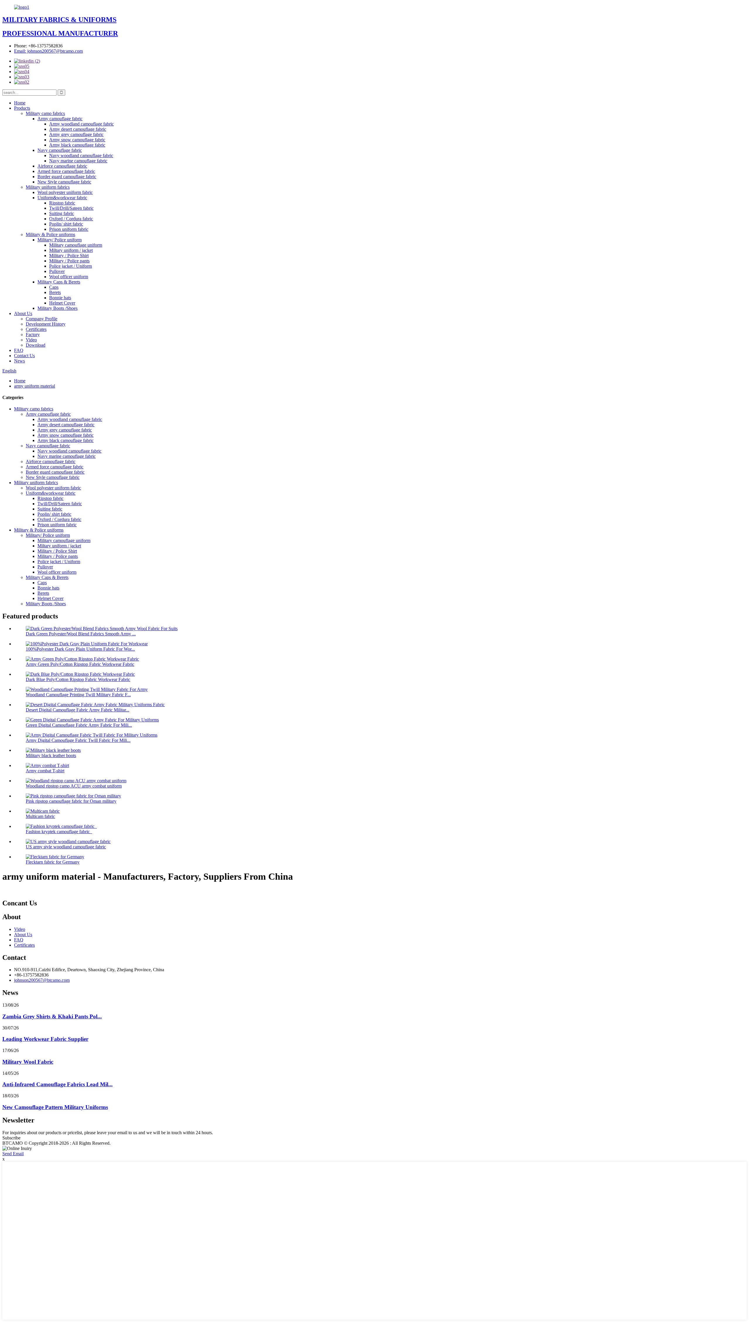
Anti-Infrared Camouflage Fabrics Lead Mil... (57, 1084)
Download (35, 345)
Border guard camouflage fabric (66, 176)
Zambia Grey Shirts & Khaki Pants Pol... (52, 1016)
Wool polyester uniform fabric (65, 192)
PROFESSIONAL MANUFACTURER (60, 33)
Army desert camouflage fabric (77, 129)
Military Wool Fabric (27, 1062)
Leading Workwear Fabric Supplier (45, 1039)
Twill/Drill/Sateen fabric (71, 208)
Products (22, 108)
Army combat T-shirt (45, 770)
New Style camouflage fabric (64, 181)
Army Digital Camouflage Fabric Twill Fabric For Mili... (78, 740)
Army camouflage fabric (60, 118)
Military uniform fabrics (48, 187)
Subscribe (11, 1137)
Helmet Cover (62, 302)
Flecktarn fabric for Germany (53, 861)
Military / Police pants (69, 260)
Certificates (36, 329)
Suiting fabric (61, 213)
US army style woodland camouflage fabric (66, 846)
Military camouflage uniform (75, 245)
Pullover (57, 271)
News (19, 360)
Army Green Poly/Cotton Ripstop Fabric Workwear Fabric (80, 664)
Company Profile (41, 318)
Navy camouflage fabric (59, 150)
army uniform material (34, 386)
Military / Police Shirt (69, 255)
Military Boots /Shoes (57, 308)
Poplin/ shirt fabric (66, 223)
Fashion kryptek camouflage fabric (59, 831)
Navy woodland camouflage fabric (81, 155)
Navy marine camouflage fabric (78, 160)
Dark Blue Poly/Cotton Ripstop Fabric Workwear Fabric (78, 679)
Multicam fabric (40, 816)
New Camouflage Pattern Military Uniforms (55, 1107)
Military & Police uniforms (50, 234)
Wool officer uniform (68, 276)
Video (31, 339)
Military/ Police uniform (59, 239)
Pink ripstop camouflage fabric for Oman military (71, 801)
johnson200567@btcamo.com (42, 980)
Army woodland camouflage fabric (81, 123)
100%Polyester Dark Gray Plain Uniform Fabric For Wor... (80, 649)
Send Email (13, 1153)
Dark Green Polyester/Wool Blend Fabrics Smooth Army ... (81, 633)
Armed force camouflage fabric (66, 171)
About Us (23, 313)
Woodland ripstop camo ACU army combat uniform (74, 785)
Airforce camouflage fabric (62, 166)
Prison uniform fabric (68, 229)
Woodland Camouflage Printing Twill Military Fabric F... (78, 694)
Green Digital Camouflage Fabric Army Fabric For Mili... (79, 725)
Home (19, 102)
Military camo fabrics (45, 113)
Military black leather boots (51, 755)
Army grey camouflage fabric (76, 134)
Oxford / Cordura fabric (71, 218)
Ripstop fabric (62, 202)
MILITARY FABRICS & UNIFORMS (59, 19)
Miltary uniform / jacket (71, 250)
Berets (55, 292)
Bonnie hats (60, 297)
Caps (54, 287)
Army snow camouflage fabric (77, 139)
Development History (46, 324)
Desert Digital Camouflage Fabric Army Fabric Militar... (77, 709)
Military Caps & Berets (58, 281)
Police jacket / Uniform (70, 266)
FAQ (18, 350)
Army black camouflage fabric (77, 144)
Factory (33, 334)
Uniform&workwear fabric (62, 197)
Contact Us (24, 355)
